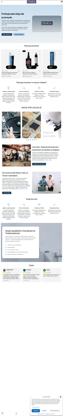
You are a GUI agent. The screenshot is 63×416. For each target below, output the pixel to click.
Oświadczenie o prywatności (50, 413)
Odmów (44, 410)
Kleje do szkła (25, 70)
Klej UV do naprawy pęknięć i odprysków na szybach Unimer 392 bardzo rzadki (30, 73)
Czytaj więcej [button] (6, 280)
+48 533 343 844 (18, 245)
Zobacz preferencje (55, 410)
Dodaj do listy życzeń (19, 71)
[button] (60, 396)
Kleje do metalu (5, 70)
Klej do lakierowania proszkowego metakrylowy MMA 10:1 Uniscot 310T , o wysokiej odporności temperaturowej (9, 73)
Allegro (50, 160)
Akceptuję (36, 410)
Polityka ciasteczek (40, 413)
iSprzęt (46, 160)
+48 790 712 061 (10, 245)
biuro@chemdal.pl (10, 247)
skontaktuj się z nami (23, 188)
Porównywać (19, 54)
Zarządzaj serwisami (35, 407)
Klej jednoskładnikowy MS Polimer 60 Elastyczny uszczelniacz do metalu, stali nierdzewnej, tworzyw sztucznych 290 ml (51, 73)
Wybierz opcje (10, 67)
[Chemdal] (31, 1)
